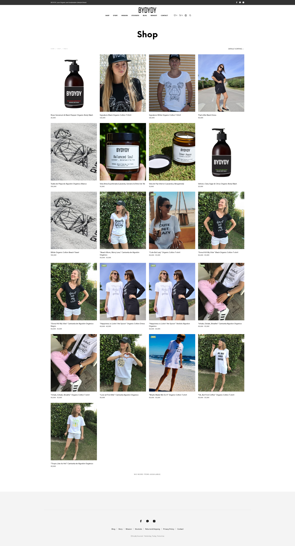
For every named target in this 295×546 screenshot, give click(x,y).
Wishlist (154, 15)
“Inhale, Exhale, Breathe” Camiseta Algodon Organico (220, 323)
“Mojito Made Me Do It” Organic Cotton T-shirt (168, 395)
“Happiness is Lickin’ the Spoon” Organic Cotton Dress (122, 323)
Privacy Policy (168, 529)
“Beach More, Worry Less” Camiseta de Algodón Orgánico (119, 253)
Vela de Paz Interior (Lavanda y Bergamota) (166, 183)
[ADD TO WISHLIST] (74, 108)
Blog (145, 15)
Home (52, 48)
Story (115, 15)
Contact (164, 15)
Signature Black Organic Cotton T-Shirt (115, 115)
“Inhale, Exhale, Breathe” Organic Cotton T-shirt (70, 395)
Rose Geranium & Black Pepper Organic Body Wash (72, 115)
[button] (175, 15)
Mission (124, 15)
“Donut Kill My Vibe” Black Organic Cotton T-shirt (218, 252)
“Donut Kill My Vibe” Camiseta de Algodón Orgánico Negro (72, 324)
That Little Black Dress (207, 115)
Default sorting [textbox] (235, 49)
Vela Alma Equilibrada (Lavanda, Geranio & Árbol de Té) (122, 183)
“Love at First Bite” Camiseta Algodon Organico (119, 395)
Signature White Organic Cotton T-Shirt (165, 115)
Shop (107, 15)
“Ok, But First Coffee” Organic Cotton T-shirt (216, 395)
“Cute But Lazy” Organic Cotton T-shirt (164, 252)
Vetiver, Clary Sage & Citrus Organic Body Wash (217, 183)
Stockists (135, 15)
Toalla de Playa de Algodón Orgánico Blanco (69, 183)
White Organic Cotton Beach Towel (65, 252)
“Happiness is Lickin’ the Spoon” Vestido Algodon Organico (169, 324)
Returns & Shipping (152, 529)
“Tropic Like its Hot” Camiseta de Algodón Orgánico (72, 463)
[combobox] (232, 49)
